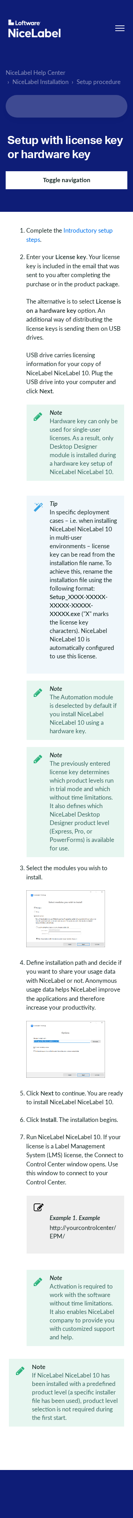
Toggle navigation (66, 180)
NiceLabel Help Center (35, 73)
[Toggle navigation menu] (119, 28)
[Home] (34, 28)
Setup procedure (99, 82)
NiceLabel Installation (40, 82)
